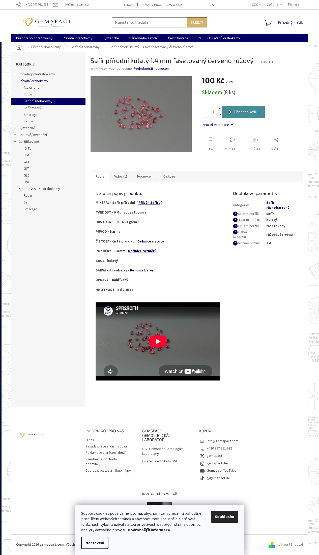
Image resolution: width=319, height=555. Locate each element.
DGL (27, 155)
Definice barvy (142, 270)
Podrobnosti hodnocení (151, 68)
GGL (27, 161)
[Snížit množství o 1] (219, 115)
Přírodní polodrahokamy (37, 74)
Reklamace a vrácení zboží (105, 452)
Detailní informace (215, 124)
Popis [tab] (100, 176)
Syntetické (27, 128)
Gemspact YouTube (221, 470)
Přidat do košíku (246, 112)
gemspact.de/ (217, 463)
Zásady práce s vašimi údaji (163, 5)
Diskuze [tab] (169, 176)
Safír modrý (32, 108)
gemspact (214, 455)
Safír (27, 202)
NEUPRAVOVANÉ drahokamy (39, 188)
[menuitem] (34, 38)
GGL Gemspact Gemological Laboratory (163, 451)
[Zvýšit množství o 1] (219, 109)
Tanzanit (30, 121)
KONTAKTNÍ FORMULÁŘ (159, 494)
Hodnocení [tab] (145, 176)
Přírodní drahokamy (33, 81)
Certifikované (29, 141)
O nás (128, 5)
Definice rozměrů (142, 251)
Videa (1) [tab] (120, 176)
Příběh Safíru (149, 202)
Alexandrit (31, 87)
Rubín (28, 94)
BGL (27, 182)
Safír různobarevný (38, 101)
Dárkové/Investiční (33, 134)
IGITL (27, 148)
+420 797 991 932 (219, 448)
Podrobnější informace (149, 530)
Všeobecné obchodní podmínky (101, 462)
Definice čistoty (150, 241)
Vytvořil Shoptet (291, 544)
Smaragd (30, 114)
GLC (27, 175)
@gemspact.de (218, 478)
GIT (26, 168)
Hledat (197, 22)
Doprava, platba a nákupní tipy (108, 470)
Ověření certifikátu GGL (160, 461)
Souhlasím (224, 516)
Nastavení (94, 543)
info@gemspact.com (222, 441)
